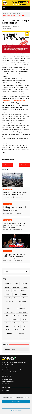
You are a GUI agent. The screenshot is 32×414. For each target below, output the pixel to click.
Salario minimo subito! (8, 381)
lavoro (16, 305)
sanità (24, 322)
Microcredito (5, 383)
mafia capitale (22, 312)
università (23, 337)
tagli (16, 330)
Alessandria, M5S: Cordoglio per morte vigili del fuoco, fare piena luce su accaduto (14, 225)
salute (16, 322)
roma (7, 322)
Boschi (7, 290)
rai (6, 319)
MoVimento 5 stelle (7, 379)
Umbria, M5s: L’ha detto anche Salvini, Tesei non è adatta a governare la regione (14, 256)
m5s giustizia (9, 312)
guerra (24, 297)
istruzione (7, 305)
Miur (14, 315)
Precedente (8, 164)
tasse (24, 330)
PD (19, 315)
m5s (8, 308)
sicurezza (16, 326)
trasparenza (22, 333)
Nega (16, 406)
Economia (23, 290)
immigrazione (9, 301)
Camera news (8, 197)
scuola (7, 326)
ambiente (24, 283)
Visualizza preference (16, 410)
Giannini (8, 297)
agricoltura (8, 283)
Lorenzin (24, 305)
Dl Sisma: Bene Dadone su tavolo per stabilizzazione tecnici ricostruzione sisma (15, 209)
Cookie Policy (5, 368)
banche (7, 287)
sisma (24, 326)
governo (16, 297)
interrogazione (22, 301)
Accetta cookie (16, 401)
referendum (15, 319)
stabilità (8, 330)
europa (16, 294)
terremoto (9, 333)
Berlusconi (16, 287)
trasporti (8, 337)
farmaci (24, 294)
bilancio (25, 287)
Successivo (24, 164)
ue (15, 337)
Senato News (6, 26)
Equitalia (8, 294)
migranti (7, 315)
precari (25, 315)
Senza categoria (7, 28)
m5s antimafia (21, 308)
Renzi (24, 319)
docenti (15, 290)
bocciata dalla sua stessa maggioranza (13, 100)
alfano (16, 283)
